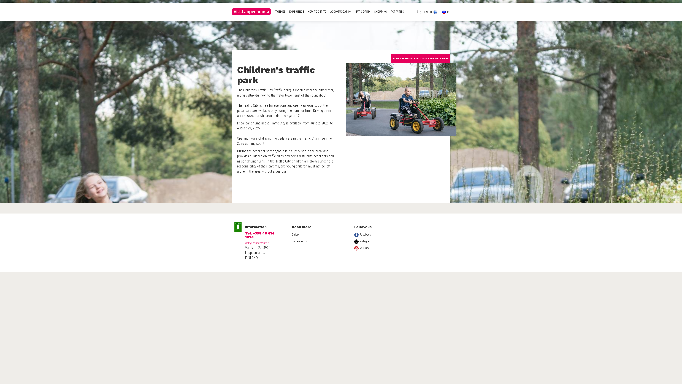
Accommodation (340, 11)
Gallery (295, 234)
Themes (280, 11)
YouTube (365, 248)
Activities (397, 11)
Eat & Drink (362, 11)
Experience (296, 11)
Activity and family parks (432, 58)
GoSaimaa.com (300, 241)
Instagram (365, 241)
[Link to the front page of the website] (251, 11)
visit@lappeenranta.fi (257, 243)
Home (396, 58)
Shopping (380, 11)
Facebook (365, 234)
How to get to (317, 11)
